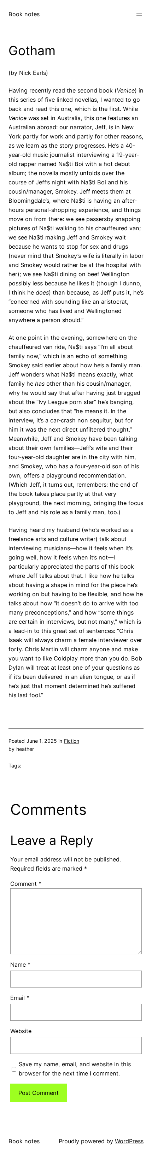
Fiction (71, 741)
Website (20, 1031)
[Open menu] (139, 14)
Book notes (24, 14)
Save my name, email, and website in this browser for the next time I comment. (75, 1069)
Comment (25, 883)
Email (19, 997)
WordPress (129, 1141)
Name (20, 964)
